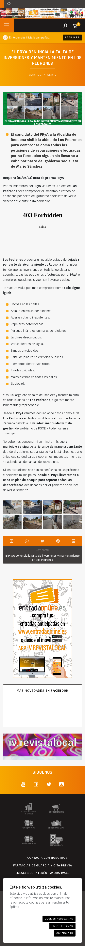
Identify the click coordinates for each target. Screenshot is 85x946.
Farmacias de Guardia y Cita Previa (42, 865)
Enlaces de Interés (31, 873)
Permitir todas (62, 925)
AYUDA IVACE (60, 873)
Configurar (64, 933)
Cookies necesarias (59, 918)
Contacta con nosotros (47, 858)
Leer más (72, 37)
